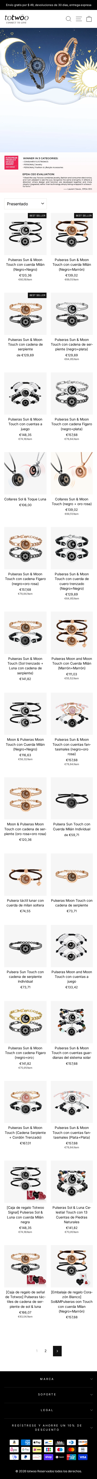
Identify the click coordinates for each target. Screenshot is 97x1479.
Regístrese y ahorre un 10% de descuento (47, 1427)
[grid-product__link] (25, 234)
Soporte (47, 1394)
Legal (47, 1410)
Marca (47, 1379)
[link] (16, 19)
